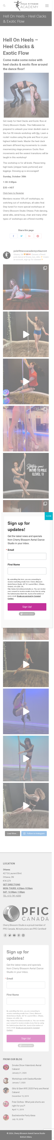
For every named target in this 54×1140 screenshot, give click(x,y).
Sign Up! (27, 607)
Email (11, 550)
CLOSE (48, 516)
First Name (14, 564)
